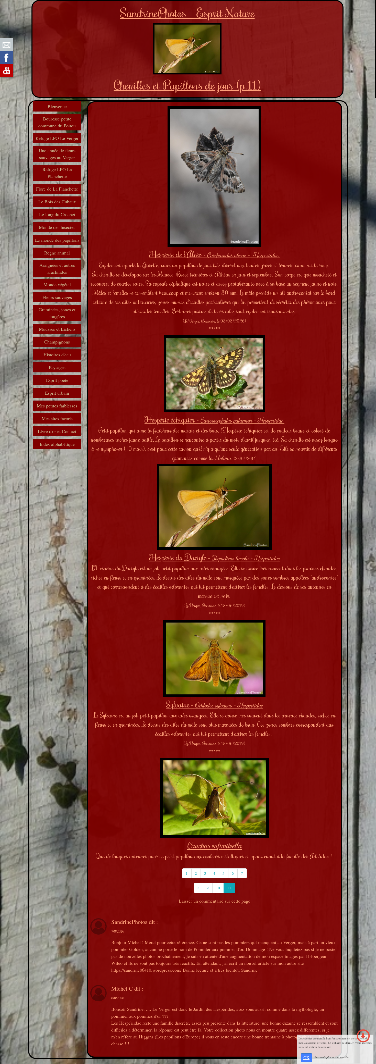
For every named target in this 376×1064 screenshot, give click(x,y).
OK (306, 1058)
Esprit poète (57, 380)
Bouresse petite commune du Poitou (57, 122)
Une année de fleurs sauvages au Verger (57, 153)
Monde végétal (57, 284)
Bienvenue (57, 106)
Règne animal (57, 253)
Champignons (57, 342)
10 (218, 887)
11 (229, 887)
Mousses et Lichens (57, 329)
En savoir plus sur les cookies (331, 1057)
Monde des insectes (57, 227)
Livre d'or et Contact (57, 431)
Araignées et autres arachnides (57, 268)
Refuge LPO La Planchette (57, 172)
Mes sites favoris (57, 418)
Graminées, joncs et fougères (57, 312)
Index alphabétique (57, 444)
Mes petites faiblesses (57, 406)
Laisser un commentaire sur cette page (214, 901)
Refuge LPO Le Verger (57, 138)
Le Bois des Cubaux (57, 201)
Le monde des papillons (57, 240)
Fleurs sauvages (57, 297)
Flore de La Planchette (57, 189)
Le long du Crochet (57, 214)
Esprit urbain (57, 393)
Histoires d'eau (57, 354)
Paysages (57, 367)
